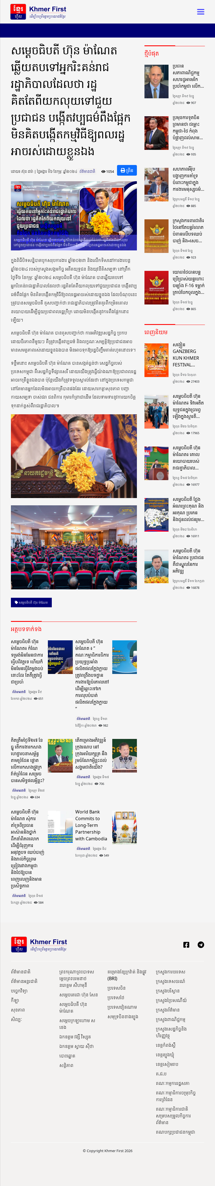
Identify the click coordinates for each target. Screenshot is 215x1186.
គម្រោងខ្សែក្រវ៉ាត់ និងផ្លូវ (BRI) (127, 975)
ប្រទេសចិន (117, 988)
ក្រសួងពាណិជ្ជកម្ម (170, 1019)
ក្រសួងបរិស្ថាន (168, 991)
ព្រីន (129, 170)
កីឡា (15, 1000)
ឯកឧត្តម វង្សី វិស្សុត (75, 1037)
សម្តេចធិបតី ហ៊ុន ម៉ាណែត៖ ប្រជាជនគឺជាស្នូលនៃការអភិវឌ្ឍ (188, 561)
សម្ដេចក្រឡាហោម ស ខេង (77, 1023)
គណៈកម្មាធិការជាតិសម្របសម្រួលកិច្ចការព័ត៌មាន (173, 1115)
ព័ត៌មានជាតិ (87, 171)
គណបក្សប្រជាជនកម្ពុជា (175, 1132)
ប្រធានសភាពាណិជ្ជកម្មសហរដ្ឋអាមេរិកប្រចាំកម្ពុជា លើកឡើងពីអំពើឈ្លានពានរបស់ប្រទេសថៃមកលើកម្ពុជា (186, 76)
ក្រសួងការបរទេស (170, 972)
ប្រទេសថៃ (116, 997)
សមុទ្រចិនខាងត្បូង (123, 1016)
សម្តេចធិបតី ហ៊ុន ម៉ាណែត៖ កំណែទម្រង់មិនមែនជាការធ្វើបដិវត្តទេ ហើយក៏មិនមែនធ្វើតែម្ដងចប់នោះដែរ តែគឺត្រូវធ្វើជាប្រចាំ (27, 661)
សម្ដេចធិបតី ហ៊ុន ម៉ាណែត (33, 602)
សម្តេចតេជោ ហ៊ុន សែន (78, 995)
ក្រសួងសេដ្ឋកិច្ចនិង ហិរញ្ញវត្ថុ (171, 1032)
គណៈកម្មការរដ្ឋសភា (173, 1083)
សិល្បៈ (16, 1019)
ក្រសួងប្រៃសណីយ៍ (171, 1000)
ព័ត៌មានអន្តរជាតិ (24, 981)
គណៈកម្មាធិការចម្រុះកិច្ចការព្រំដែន (176, 1096)
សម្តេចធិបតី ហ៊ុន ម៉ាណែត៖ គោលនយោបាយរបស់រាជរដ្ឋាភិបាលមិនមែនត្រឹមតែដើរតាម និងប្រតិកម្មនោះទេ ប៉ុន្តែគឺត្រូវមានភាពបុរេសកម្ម (187, 458)
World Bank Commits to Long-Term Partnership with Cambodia (91, 825)
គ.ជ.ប (161, 1074)
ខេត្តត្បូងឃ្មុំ (165, 1055)
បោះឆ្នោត (67, 1056)
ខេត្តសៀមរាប (167, 1064)
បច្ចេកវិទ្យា (19, 991)
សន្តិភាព (66, 1065)
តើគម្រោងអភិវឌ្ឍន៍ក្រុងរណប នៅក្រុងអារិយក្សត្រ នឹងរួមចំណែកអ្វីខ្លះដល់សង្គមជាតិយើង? (91, 753)
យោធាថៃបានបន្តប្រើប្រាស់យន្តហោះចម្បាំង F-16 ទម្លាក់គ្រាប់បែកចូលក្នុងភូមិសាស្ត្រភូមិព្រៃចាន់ (189, 282)
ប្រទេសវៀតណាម (122, 1007)
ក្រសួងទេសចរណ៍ (170, 981)
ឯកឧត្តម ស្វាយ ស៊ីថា (76, 1046)
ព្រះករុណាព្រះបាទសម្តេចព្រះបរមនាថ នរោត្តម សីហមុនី (76, 978)
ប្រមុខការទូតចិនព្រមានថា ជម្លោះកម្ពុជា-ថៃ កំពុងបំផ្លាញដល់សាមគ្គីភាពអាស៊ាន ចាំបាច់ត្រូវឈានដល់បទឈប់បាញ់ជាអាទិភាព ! (189, 127)
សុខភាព (18, 1010)
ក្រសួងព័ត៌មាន (168, 1010)
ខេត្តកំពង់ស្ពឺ (166, 1045)
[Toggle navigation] (199, 11)
